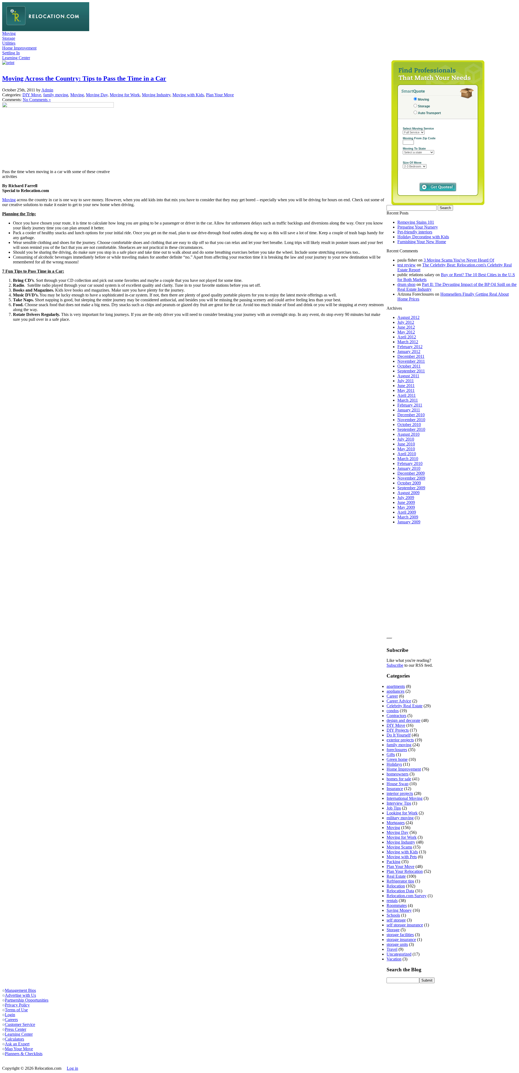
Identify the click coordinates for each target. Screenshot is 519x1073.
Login (10, 1014)
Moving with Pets (402, 856)
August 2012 (408, 317)
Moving (9, 33)
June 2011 (406, 385)
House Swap (397, 783)
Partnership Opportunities (26, 1000)
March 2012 (407, 341)
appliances (395, 691)
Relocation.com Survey (407, 895)
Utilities (8, 43)
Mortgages (396, 822)
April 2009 (406, 512)
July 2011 (405, 380)
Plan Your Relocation (405, 871)
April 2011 (406, 395)
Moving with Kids (188, 95)
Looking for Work (402, 813)
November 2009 (411, 478)
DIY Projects (398, 730)
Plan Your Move (220, 95)
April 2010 (406, 453)
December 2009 (411, 473)
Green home (397, 759)
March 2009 (407, 517)
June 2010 (406, 444)
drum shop (406, 284)
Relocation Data (400, 891)
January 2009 (408, 522)
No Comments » (37, 99)
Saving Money (399, 910)
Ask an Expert (17, 1044)
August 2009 (408, 492)
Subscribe (395, 665)
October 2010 (409, 424)
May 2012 (406, 332)
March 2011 (407, 400)
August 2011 (408, 376)
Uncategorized (399, 954)
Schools (393, 915)
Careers (11, 1019)
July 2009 (405, 497)
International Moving (404, 798)
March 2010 (407, 458)
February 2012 (409, 346)
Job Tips (394, 808)
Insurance (395, 788)
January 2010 (408, 468)
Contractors (396, 715)
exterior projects (400, 740)
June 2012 (406, 327)
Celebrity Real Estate (404, 706)
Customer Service (20, 1024)
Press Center (15, 1029)
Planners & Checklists (23, 1053)
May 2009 (406, 507)
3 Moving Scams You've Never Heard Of (459, 260)
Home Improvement (19, 48)
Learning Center (16, 57)
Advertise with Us (20, 995)
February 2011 (409, 405)
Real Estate (396, 876)
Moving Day (97, 95)
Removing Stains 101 (415, 222)
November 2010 (411, 419)
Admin (47, 90)
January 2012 (408, 351)
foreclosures (397, 749)
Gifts (391, 754)
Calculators (14, 1039)
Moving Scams (399, 847)
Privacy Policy (17, 1005)
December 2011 (410, 356)
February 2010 (409, 463)
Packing (393, 861)
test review (406, 265)
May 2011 (406, 390)
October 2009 (409, 483)
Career (392, 696)
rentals (392, 900)
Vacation (394, 959)
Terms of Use (16, 1010)
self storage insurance (405, 925)
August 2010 (408, 434)
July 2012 (405, 322)
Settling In (11, 53)
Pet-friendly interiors (414, 232)
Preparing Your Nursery (417, 227)
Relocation (396, 886)
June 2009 (406, 502)
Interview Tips (399, 803)
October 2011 (409, 366)
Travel (392, 949)
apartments (396, 686)
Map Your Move (19, 1048)
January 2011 (408, 410)
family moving (55, 95)
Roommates (397, 905)
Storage (8, 38)
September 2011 (411, 371)
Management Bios (20, 990)
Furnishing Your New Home (421, 241)
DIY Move (31, 95)
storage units (397, 944)
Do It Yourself (399, 735)
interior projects (400, 793)
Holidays (394, 764)
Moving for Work (125, 95)
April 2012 (406, 337)
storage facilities (400, 934)
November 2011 (411, 361)
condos (393, 710)
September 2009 (411, 488)
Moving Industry (156, 95)
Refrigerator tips (400, 881)
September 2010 (411, 429)
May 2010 (406, 449)
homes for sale (399, 779)
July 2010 (405, 439)
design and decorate (403, 720)
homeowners (397, 774)
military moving (400, 818)
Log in (72, 1068)
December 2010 (411, 414)
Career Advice (399, 701)
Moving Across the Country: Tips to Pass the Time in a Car (84, 78)
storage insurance (401, 939)
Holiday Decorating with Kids (423, 237)
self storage (396, 920)
